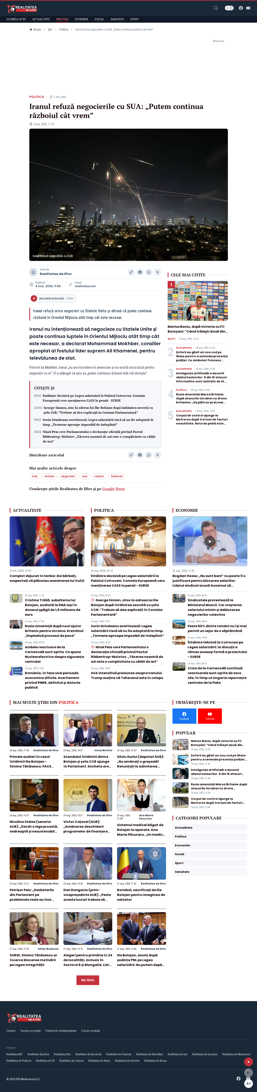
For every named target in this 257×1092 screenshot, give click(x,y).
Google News (113, 488)
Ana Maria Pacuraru (146, 817)
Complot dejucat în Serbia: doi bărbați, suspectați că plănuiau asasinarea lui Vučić (47, 578)
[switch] (229, 8)
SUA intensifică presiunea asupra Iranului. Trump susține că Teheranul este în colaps (127, 675)
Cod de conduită (90, 1030)
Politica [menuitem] (62, 19)
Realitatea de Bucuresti (88, 1054)
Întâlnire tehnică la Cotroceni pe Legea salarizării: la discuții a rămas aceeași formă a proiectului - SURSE (217, 649)
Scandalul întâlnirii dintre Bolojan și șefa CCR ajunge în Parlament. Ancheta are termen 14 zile (86, 763)
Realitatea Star (62, 1054)
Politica (63, 29)
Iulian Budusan (48, 949)
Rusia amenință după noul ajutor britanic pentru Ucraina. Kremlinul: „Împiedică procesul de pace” (54, 631)
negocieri (68, 476)
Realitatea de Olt (45, 1060)
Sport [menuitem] (134, 19)
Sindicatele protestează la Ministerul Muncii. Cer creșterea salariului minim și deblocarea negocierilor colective (215, 607)
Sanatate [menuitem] (117, 19)
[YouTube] (248, 8)
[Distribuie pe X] (157, 272)
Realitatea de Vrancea (118, 1054)
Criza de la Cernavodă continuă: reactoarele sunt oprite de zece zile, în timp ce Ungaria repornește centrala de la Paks (217, 675)
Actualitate (184, 347)
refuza (49, 476)
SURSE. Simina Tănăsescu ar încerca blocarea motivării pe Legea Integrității (33, 960)
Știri (50, 29)
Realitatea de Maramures (236, 1054)
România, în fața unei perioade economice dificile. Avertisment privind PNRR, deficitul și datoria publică (52, 680)
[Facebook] (241, 8)
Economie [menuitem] (81, 19)
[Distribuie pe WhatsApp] (148, 272)
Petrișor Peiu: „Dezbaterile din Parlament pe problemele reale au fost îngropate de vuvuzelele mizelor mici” (32, 900)
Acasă (37, 29)
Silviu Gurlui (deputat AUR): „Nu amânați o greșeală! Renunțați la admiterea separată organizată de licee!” (140, 766)
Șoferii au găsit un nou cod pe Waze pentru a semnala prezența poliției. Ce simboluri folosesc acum (202, 358)
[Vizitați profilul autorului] (33, 272)
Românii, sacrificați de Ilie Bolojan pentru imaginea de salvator (141, 895)
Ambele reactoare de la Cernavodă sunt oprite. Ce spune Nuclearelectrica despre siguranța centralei (54, 654)
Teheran (117, 476)
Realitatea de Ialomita (127, 1060)
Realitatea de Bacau (155, 1060)
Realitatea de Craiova (71, 1060)
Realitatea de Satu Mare (149, 1054)
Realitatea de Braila (99, 1060)
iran (35, 476)
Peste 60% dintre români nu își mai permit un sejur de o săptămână (217, 628)
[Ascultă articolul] (248, 1061)
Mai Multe (87, 980)
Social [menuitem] (99, 19)
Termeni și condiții (30, 1030)
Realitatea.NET (14, 1054)
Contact (10, 1030)
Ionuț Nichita (103, 750)
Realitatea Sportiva (38, 1054)
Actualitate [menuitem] (41, 19)
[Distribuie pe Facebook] (140, 272)
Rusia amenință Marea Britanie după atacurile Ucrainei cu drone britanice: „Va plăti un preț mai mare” (201, 400)
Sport (171, 338)
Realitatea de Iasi (177, 1054)
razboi (99, 476)
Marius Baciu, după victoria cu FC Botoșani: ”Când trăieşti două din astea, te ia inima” (196, 331)
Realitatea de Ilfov (56, 274)
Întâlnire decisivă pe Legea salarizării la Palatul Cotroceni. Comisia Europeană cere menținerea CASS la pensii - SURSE (94, 398)
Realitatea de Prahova (18, 1060)
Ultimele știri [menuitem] (16, 19)
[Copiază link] (131, 272)
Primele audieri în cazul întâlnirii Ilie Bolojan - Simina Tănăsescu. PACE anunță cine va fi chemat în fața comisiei (33, 766)
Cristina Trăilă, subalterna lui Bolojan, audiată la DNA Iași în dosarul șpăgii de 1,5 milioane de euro (52, 607)
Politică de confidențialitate (61, 1030)
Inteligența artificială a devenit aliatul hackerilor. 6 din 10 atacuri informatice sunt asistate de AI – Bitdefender (201, 379)
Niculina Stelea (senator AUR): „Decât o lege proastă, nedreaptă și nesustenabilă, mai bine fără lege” (34, 829)
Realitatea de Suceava (204, 1054)
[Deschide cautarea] (216, 8)
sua (84, 476)
